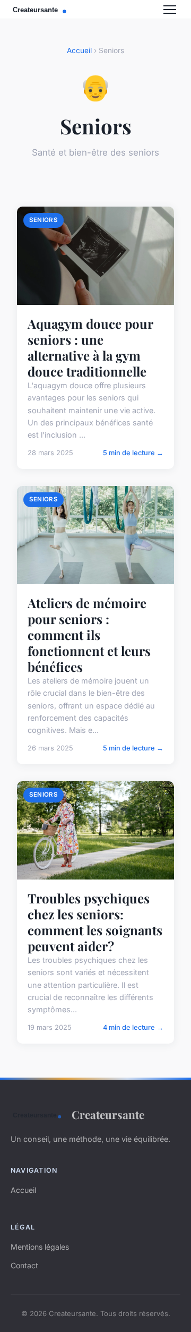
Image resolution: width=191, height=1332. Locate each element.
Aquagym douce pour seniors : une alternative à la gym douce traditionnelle (90, 347)
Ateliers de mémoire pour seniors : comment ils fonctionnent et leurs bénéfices (89, 634)
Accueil (79, 50)
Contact (24, 1265)
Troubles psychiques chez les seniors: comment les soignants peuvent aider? (95, 922)
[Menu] (169, 9)
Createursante (108, 1114)
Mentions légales (40, 1246)
